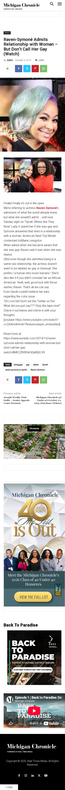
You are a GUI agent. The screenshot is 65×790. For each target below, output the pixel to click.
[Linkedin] (32, 775)
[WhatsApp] (43, 68)
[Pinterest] (35, 68)
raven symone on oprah (16, 369)
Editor (10, 60)
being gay (18, 364)
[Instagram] (25, 775)
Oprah (45, 364)
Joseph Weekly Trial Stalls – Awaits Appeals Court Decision (17, 400)
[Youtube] (46, 775)
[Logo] (32, 750)
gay (27, 364)
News (7, 33)
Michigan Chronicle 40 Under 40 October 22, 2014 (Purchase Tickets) (47, 400)
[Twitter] (27, 68)
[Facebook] (18, 68)
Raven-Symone (38, 369)
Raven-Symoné (46, 208)
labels (35, 364)
